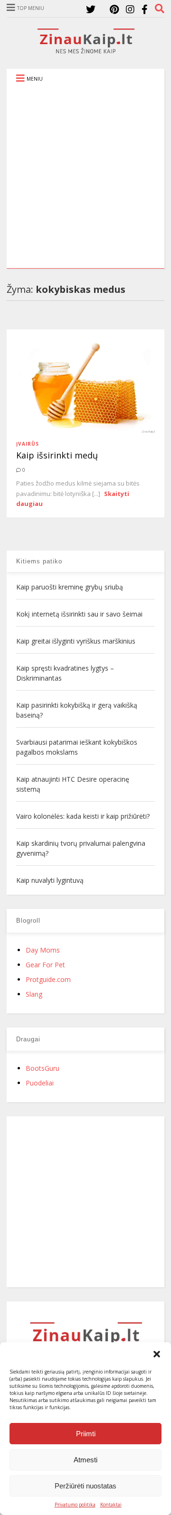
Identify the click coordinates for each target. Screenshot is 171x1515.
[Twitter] (90, 9)
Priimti (85, 1434)
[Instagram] (130, 9)
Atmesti (85, 1460)
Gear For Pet (45, 964)
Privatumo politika (75, 1504)
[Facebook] (145, 9)
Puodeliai (40, 1082)
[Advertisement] (85, 178)
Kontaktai (111, 1504)
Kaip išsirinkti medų (57, 455)
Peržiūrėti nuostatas (85, 1486)
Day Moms (43, 949)
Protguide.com (48, 979)
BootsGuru (42, 1068)
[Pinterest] (114, 9)
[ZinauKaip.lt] (85, 50)
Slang (34, 994)
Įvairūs (27, 443)
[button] (157, 1354)
